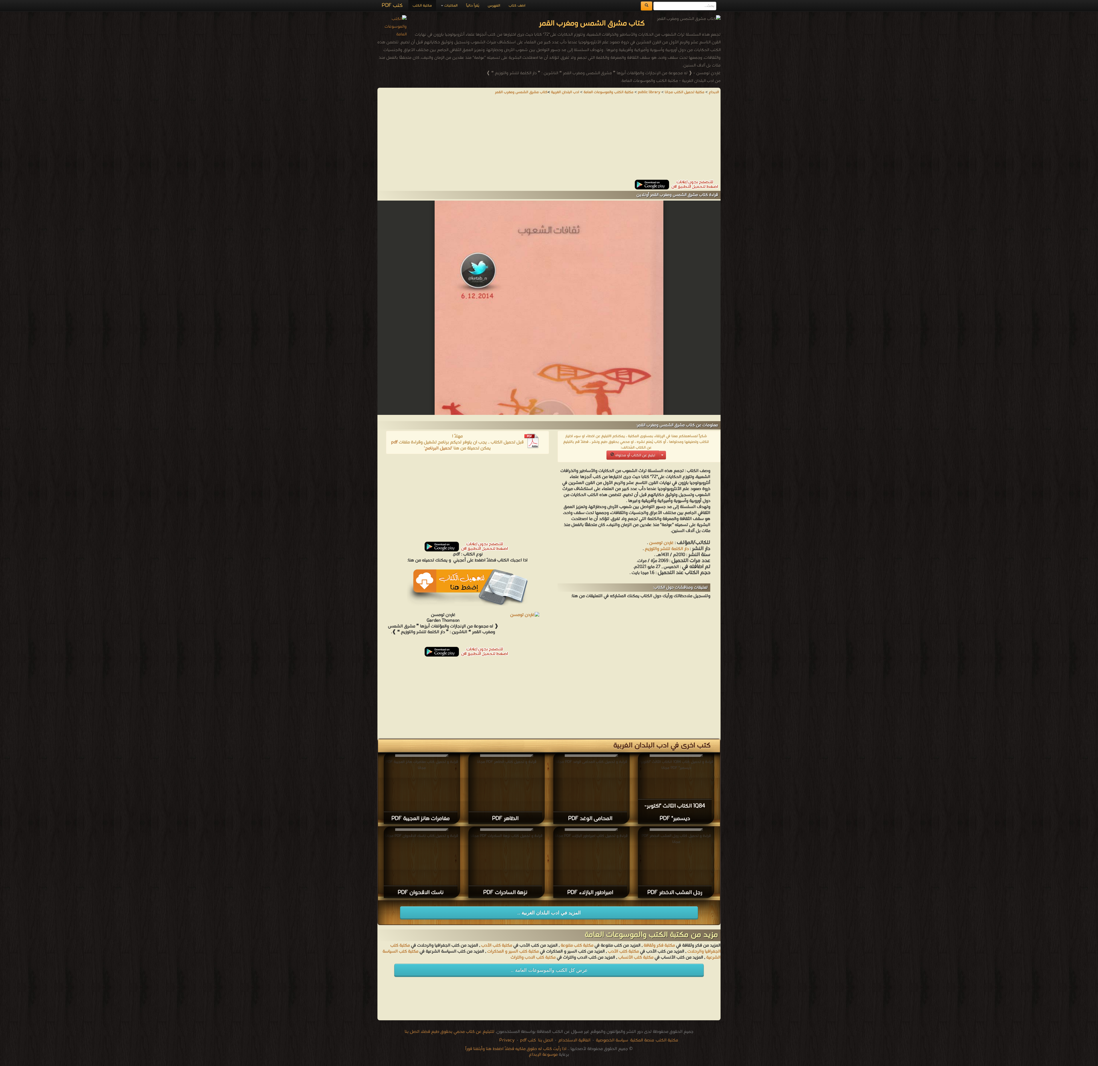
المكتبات (450, 5)
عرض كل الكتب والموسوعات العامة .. (549, 970)
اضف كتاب (517, 5)
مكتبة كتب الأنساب (635, 957)
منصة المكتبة (642, 1040)
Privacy (507, 1040)
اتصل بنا (545, 1040)
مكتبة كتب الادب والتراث (533, 957)
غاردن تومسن (661, 543)
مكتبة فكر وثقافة (659, 945)
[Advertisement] (549, 140)
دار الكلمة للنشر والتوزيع (667, 549)
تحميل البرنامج (438, 448)
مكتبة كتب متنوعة (577, 945)
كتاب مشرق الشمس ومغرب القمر (521, 92)
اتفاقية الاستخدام (573, 1040)
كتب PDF (392, 5)
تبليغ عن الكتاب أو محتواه (634, 455)
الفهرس (494, 5)
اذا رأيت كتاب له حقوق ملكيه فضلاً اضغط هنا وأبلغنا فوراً (515, 1049)
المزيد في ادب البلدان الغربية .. (549, 912)
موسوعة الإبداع (543, 1055)
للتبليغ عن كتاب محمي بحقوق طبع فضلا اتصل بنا (449, 1032)
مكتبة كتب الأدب (496, 945)
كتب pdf (528, 1040)
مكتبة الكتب (422, 5)
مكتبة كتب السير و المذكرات (513, 951)
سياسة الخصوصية (612, 1040)
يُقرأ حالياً (472, 5)
